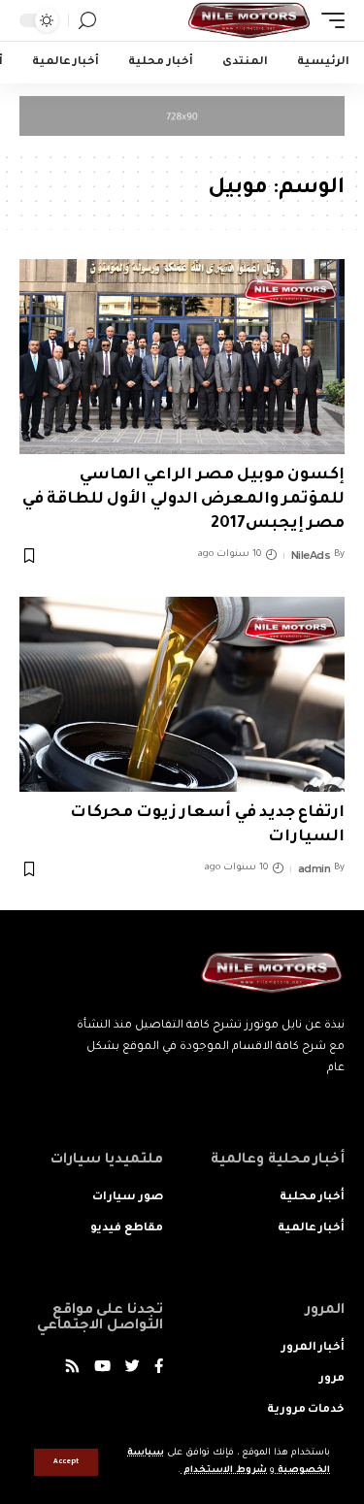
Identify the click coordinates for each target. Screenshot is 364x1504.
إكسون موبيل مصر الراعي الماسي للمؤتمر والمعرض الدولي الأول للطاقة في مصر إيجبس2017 (183, 500)
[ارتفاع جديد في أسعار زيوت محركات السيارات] (182, 694)
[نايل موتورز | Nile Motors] (249, 20)
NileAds (311, 555)
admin (314, 868)
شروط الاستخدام (224, 1470)
